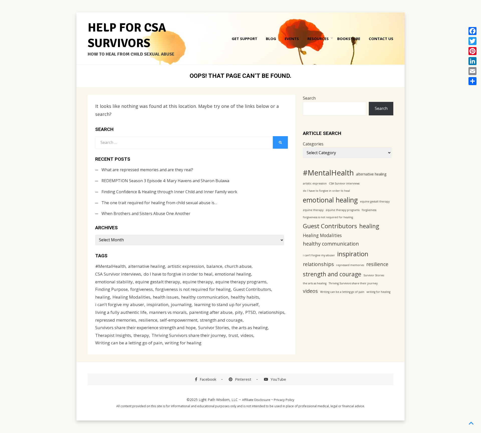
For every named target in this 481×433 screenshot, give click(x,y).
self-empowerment (178, 320)
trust (233, 335)
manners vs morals (168, 312)
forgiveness (141, 289)
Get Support (244, 38)
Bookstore (348, 38)
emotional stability (114, 282)
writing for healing (183, 343)
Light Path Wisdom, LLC (218, 399)
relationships (271, 312)
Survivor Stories (213, 327)
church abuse (238, 266)
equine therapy (198, 282)
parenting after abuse (210, 312)
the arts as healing (249, 327)
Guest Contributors (252, 289)
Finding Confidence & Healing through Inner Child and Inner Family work (169, 191)
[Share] (472, 81)
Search (309, 98)
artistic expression (186, 266)
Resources (318, 38)
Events (292, 38)
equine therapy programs (241, 282)
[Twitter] (472, 41)
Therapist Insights (113, 335)
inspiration (157, 304)
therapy (141, 335)
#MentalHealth (110, 266)
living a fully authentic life (121, 312)
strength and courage (221, 320)
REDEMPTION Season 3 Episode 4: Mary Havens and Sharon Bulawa (165, 180)
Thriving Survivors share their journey (189, 335)
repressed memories (115, 320)
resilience (148, 320)
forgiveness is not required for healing (193, 289)
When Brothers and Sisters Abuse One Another (145, 213)
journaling (181, 304)
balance (214, 266)
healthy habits (245, 297)
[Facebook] (472, 31)
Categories (313, 144)
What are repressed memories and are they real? (147, 169)
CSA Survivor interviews (118, 274)
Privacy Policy (284, 399)
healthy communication (204, 297)
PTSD (250, 312)
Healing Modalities (131, 297)
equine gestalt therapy (157, 282)
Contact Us (381, 38)
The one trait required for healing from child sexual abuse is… (159, 202)
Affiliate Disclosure (256, 399)
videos (247, 335)
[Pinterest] (472, 51)
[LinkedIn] (472, 61)
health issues (166, 297)
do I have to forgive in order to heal (178, 274)
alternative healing (146, 266)
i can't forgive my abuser (119, 304)
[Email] (472, 71)
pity (239, 312)
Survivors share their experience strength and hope (145, 327)
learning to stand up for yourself (226, 304)
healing (102, 297)
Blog (271, 38)
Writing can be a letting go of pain (128, 343)
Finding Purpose (111, 289)
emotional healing (233, 274)
